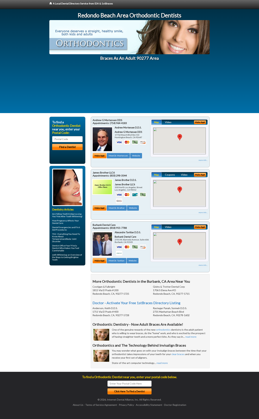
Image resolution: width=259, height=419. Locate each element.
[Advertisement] (129, 88)
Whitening (62, 254)
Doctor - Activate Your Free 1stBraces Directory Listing (136, 303)
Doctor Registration (175, 404)
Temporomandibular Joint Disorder (64, 240)
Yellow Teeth (62, 214)
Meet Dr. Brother (117, 208)
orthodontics (163, 329)
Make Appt (99, 155)
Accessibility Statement (149, 404)
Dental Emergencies (61, 227)
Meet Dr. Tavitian (116, 260)
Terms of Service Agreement (101, 404)
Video (168, 122)
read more (190, 336)
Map (156, 122)
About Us (78, 404)
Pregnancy (62, 220)
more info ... (203, 160)
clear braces (178, 354)
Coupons (170, 174)
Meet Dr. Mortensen (118, 155)
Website (136, 155)
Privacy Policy (126, 404)
